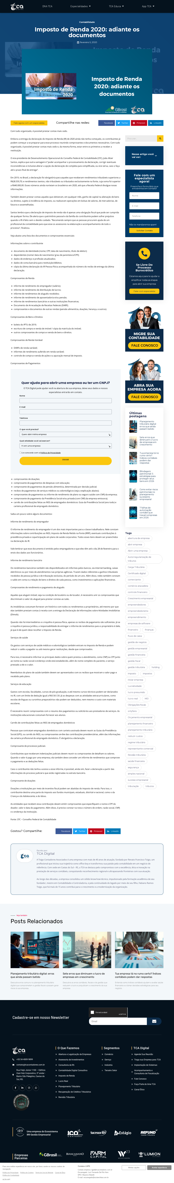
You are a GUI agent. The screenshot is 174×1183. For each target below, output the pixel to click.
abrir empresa (135, 544)
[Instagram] (29, 1088)
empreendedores (137, 605)
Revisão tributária (137, 755)
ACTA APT (6, 1179)
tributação (133, 786)
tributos (150, 786)
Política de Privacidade (10, 1173)
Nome (22, 396)
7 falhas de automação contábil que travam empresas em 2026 (148, 513)
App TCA (146, 6)
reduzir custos (135, 736)
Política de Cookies (27, 1173)
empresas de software (139, 623)
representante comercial (140, 748)
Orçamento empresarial (140, 717)
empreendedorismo (138, 611)
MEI (147, 698)
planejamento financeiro (140, 723)
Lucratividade (135, 686)
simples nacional (136, 774)
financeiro (133, 630)
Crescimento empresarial (140, 598)
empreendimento (137, 617)
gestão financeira (136, 655)
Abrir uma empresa (138, 551)
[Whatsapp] (36, 1088)
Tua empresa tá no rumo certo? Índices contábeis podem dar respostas (149, 458)
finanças (149, 630)
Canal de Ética (60, 1173)
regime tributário (136, 742)
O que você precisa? (29, 429)
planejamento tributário (140, 730)
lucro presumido (136, 692)
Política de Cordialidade (11, 1175)
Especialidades (79, 6)
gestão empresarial (137, 648)
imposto (132, 673)
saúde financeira (136, 761)
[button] (106, 123)
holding (156, 667)
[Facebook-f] (15, 1088)
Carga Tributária (136, 567)
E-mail (22, 407)
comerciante (134, 579)
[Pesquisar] (160, 138)
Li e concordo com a (41, 452)
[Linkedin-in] (22, 1088)
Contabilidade (87, 22)
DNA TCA (47, 6)
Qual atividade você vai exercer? (34, 441)
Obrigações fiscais (137, 705)
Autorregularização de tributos (139, 559)
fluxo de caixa (135, 636)
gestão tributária (136, 667)
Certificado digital (137, 573)
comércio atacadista (138, 586)
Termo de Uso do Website (44, 1173)
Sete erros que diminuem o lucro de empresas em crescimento (149, 441)
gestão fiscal (134, 661)
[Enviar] (154, 1021)
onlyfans (132, 711)
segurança (133, 767)
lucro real (133, 698)
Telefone (23, 418)
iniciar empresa (135, 680)
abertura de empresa (139, 538)
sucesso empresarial (138, 780)
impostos (147, 673)
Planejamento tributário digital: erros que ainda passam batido (148, 425)
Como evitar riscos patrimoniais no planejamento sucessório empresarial (149, 494)
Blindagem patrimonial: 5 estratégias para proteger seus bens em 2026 (148, 476)
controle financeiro (137, 592)
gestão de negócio (137, 642)
